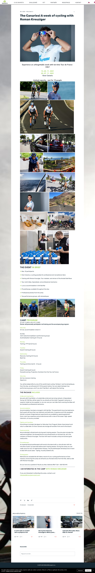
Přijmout (88, 570)
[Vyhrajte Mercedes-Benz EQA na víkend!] (71, 522)
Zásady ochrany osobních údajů (13, 571)
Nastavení (80, 570)
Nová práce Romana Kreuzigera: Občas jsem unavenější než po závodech (46, 531)
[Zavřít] (93, 570)
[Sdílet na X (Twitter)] (24, 500)
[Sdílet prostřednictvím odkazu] (31, 500)
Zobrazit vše (79, 513)
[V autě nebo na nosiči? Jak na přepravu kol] (23, 522)
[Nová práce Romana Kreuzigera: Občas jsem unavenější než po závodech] (47, 522)
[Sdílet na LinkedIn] (28, 500)
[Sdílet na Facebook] (20, 500)
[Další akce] (74, 11)
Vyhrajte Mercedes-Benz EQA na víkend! (71, 531)
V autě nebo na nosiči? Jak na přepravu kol (22, 531)
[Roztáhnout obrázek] (33, 90)
